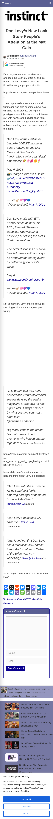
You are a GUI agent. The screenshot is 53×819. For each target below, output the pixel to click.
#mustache (8, 603)
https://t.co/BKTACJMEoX (28, 178)
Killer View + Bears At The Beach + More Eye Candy (33, 715)
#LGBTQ (27, 599)
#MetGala (26, 182)
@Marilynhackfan (31, 558)
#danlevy (11, 599)
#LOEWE (13, 182)
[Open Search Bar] (50, 3)
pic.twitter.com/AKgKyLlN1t (25, 191)
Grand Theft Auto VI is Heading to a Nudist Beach (36, 724)
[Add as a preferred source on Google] (14, 64)
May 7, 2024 (37, 204)
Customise (26, 806)
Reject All (26, 814)
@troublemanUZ (16, 504)
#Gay (19, 599)
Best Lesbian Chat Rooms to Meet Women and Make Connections (33, 768)
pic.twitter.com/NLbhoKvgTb (25, 279)
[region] (26, 796)
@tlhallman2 (27, 522)
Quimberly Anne (27, 56)
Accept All (26, 799)
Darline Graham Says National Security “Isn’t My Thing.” (36, 706)
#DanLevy (13, 187)
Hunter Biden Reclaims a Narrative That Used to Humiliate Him (37, 734)
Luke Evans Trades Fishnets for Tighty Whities (36, 745)
